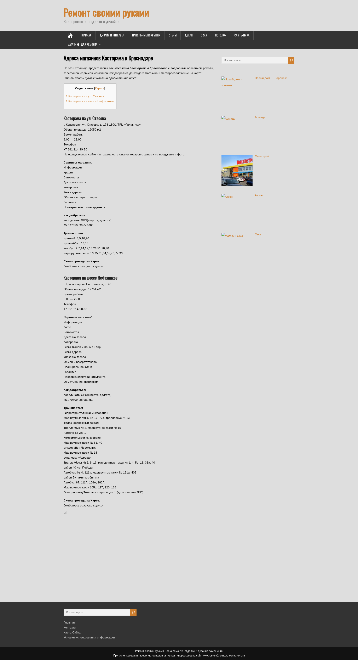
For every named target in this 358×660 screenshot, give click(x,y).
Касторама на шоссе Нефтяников (90, 101)
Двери (189, 35)
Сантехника (241, 35)
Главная (86, 35)
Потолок (220, 35)
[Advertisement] (124, 559)
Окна (204, 35)
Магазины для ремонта (82, 44)
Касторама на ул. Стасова (85, 96)
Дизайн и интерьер (112, 35)
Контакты (70, 627)
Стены (172, 35)
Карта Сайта (72, 632)
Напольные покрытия (146, 35)
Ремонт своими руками (106, 12)
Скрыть (99, 88)
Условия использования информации (89, 637)
